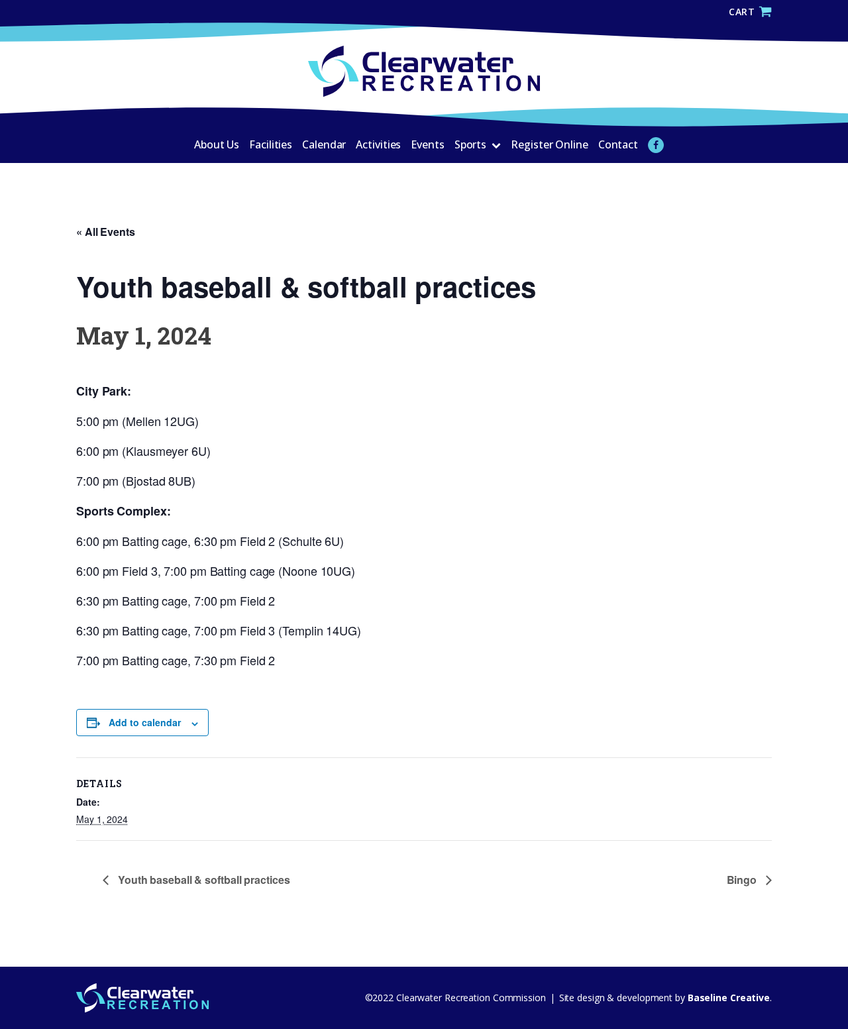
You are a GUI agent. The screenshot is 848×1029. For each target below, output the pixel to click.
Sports (470, 144)
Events (427, 144)
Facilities (270, 144)
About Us (216, 144)
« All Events (105, 231)
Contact (618, 144)
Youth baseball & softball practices (202, 879)
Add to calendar (145, 722)
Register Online (549, 144)
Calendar (324, 144)
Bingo (743, 879)
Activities (378, 144)
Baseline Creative (727, 997)
